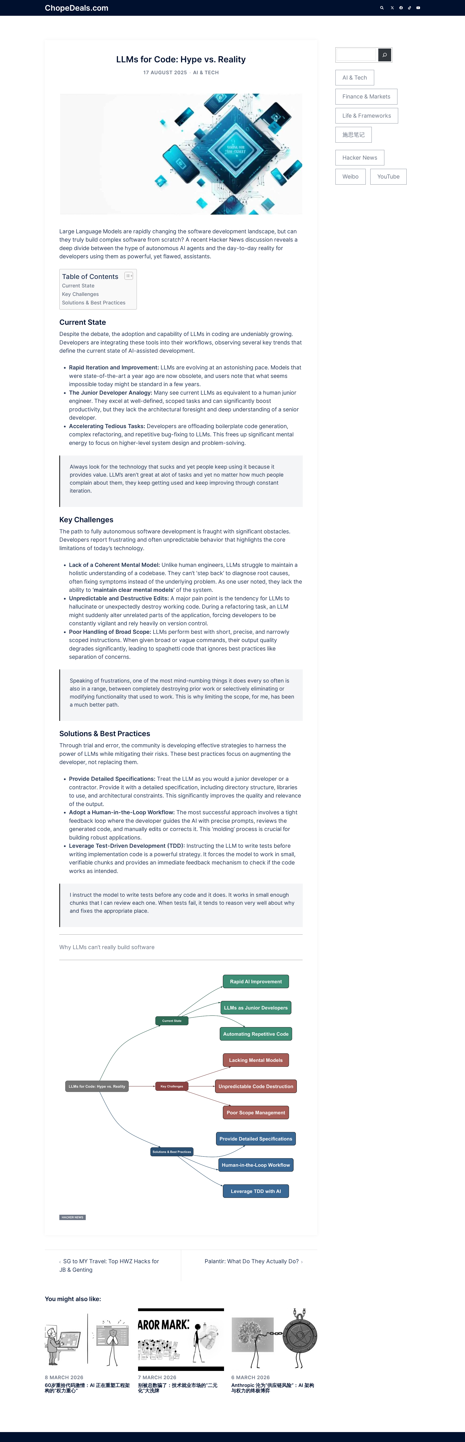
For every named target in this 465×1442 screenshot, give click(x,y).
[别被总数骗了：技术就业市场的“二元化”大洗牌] (181, 1339)
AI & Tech (206, 72)
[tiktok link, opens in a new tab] (409, 8)
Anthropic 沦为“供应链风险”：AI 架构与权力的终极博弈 (272, 1387)
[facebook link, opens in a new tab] (401, 8)
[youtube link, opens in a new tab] (418, 8)
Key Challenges (80, 294)
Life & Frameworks (366, 115)
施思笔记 (353, 134)
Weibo (350, 176)
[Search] (384, 55)
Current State (78, 286)
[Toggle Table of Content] (126, 276)
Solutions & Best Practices (93, 303)
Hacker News (72, 1217)
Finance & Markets (366, 96)
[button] (382, 8)
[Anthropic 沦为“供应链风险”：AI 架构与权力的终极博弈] (274, 1339)
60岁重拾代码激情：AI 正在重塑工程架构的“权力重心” (87, 1387)
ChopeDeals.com (76, 8)
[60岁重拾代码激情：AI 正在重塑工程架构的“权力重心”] (88, 1339)
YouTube (388, 176)
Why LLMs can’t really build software (107, 947)
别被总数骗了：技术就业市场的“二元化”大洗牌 (177, 1387)
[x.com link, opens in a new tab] (392, 8)
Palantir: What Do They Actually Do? (252, 1261)
